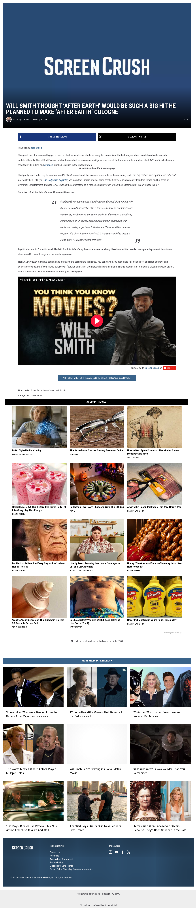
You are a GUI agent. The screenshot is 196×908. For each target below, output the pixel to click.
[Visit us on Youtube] (118, 852)
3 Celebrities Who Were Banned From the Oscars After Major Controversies (31, 714)
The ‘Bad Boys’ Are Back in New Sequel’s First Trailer (95, 828)
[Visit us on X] (130, 852)
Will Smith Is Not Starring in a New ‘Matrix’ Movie (96, 771)
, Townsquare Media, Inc (42, 877)
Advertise (54, 855)
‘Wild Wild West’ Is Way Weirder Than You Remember (159, 771)
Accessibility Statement (61, 859)
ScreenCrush (152, 367)
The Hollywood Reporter (55, 180)
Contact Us (55, 852)
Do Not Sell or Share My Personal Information (71, 869)
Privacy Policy (56, 862)
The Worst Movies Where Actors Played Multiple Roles (31, 771)
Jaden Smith (49, 390)
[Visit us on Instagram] (112, 852)
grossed (48, 164)
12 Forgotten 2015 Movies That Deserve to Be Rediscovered (97, 714)
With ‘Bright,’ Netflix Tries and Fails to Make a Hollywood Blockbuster (97, 378)
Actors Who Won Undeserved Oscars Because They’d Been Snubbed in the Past (159, 828)
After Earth (36, 390)
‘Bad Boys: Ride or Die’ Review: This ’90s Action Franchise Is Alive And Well (31, 828)
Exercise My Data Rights (61, 866)
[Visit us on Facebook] (124, 852)
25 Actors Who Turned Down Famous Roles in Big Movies (156, 714)
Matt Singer (17, 119)
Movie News (36, 395)
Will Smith (36, 147)
